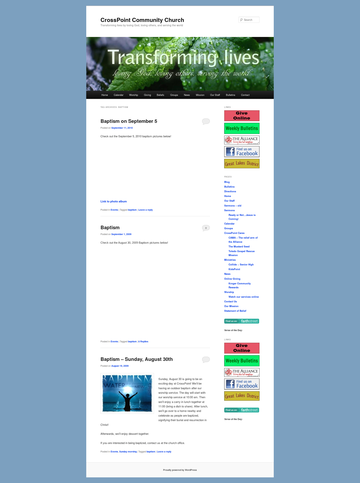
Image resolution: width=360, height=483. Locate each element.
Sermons (229, 210)
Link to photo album (113, 201)
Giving (147, 95)
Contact (245, 95)
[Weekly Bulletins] (242, 133)
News (187, 95)
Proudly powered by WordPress (180, 470)
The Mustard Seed (239, 246)
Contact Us (230, 301)
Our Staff (215, 95)
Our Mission (231, 306)
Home (104, 95)
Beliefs (160, 95)
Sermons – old (232, 205)
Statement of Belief (235, 310)
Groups (174, 95)
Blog (227, 182)
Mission (200, 95)
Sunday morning (128, 451)
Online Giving (232, 278)
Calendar (118, 95)
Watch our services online (244, 296)
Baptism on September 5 (128, 120)
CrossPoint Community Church (142, 20)
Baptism (110, 227)
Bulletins (230, 95)
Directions (230, 191)
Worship (133, 95)
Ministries (230, 259)
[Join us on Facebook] (242, 156)
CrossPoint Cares (234, 233)
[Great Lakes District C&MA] (242, 167)
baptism (132, 209)
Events (114, 209)
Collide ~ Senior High (241, 264)
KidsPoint (234, 269)
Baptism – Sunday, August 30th (136, 358)
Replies (143, 341)
